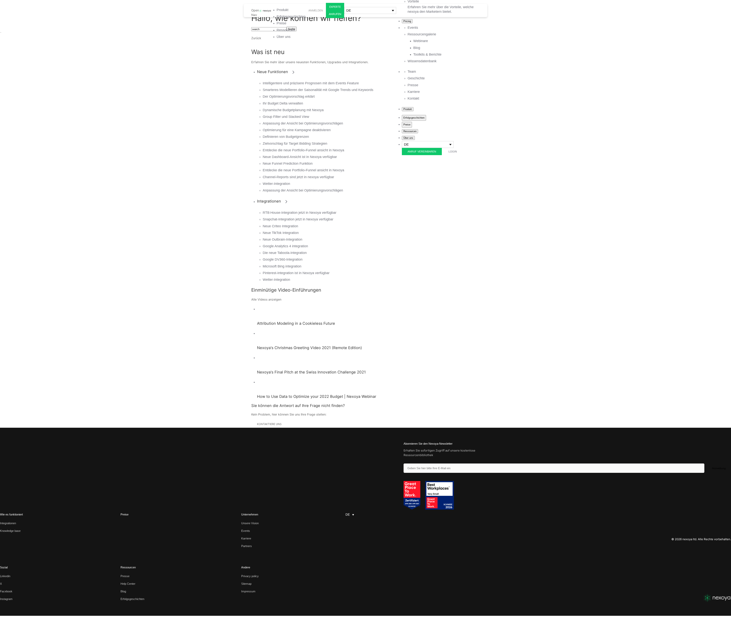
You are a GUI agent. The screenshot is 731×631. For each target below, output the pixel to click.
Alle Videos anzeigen (266, 299)
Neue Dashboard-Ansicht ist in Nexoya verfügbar (300, 157)
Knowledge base (10, 530)
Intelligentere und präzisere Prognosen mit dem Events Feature (311, 83)
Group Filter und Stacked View (286, 117)
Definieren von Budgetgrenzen (286, 137)
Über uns (283, 37)
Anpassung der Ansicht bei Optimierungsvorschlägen (303, 123)
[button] (370, 10)
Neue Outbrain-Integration (282, 239)
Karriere (414, 92)
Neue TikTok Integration (281, 233)
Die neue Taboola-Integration (285, 253)
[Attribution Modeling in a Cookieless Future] (261, 309)
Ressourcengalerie (422, 34)
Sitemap (246, 583)
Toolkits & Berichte (427, 54)
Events (413, 28)
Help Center (128, 583)
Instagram (6, 599)
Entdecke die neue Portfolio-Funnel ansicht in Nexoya (303, 150)
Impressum (248, 591)
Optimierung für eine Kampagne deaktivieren (297, 130)
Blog (416, 48)
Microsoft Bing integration (282, 266)
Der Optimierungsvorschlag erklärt (289, 96)
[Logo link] (265, 10)
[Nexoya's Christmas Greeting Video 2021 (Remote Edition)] (261, 333)
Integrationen (8, 523)
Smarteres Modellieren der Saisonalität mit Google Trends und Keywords (318, 90)
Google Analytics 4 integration (285, 246)
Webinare (420, 41)
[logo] (717, 598)
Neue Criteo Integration (280, 226)
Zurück (256, 38)
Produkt (282, 10)
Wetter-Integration (276, 184)
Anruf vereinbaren (422, 151)
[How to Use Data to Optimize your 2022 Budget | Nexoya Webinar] (261, 382)
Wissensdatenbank (422, 61)
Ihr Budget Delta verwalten (283, 103)
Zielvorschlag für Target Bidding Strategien (295, 143)
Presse (413, 85)
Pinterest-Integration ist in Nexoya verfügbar (296, 273)
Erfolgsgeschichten (291, 16)
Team (412, 71)
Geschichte (416, 78)
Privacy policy (250, 576)
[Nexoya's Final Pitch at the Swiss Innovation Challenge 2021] (261, 358)
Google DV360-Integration (282, 259)
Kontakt (413, 98)
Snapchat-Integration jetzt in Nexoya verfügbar (298, 219)
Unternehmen (249, 514)
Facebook (6, 591)
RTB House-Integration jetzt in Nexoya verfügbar (299, 213)
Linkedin (5, 576)
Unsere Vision (250, 523)
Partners (246, 546)
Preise (281, 23)
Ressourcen (286, 30)
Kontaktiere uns (269, 424)
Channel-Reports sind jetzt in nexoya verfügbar (298, 177)
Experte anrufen (335, 10)
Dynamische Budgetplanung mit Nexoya (293, 110)
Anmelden (315, 10)
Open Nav (255, 12)
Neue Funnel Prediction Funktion (288, 163)
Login (452, 151)
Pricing (407, 21)
